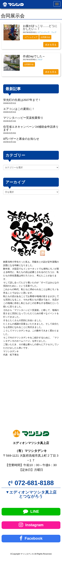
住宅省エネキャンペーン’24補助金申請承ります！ (31, 128)
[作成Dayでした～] (11, 63)
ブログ (39, 59)
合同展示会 (45, 37)
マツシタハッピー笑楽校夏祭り (23, 117)
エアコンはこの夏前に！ (19, 108)
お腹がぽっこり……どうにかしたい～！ (40, 27)
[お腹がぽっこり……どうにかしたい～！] (11, 32)
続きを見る (50, 44)
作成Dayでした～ (34, 56)
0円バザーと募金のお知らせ (21, 138)
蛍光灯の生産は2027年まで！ (22, 99)
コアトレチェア (43, 32)
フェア (53, 32)
